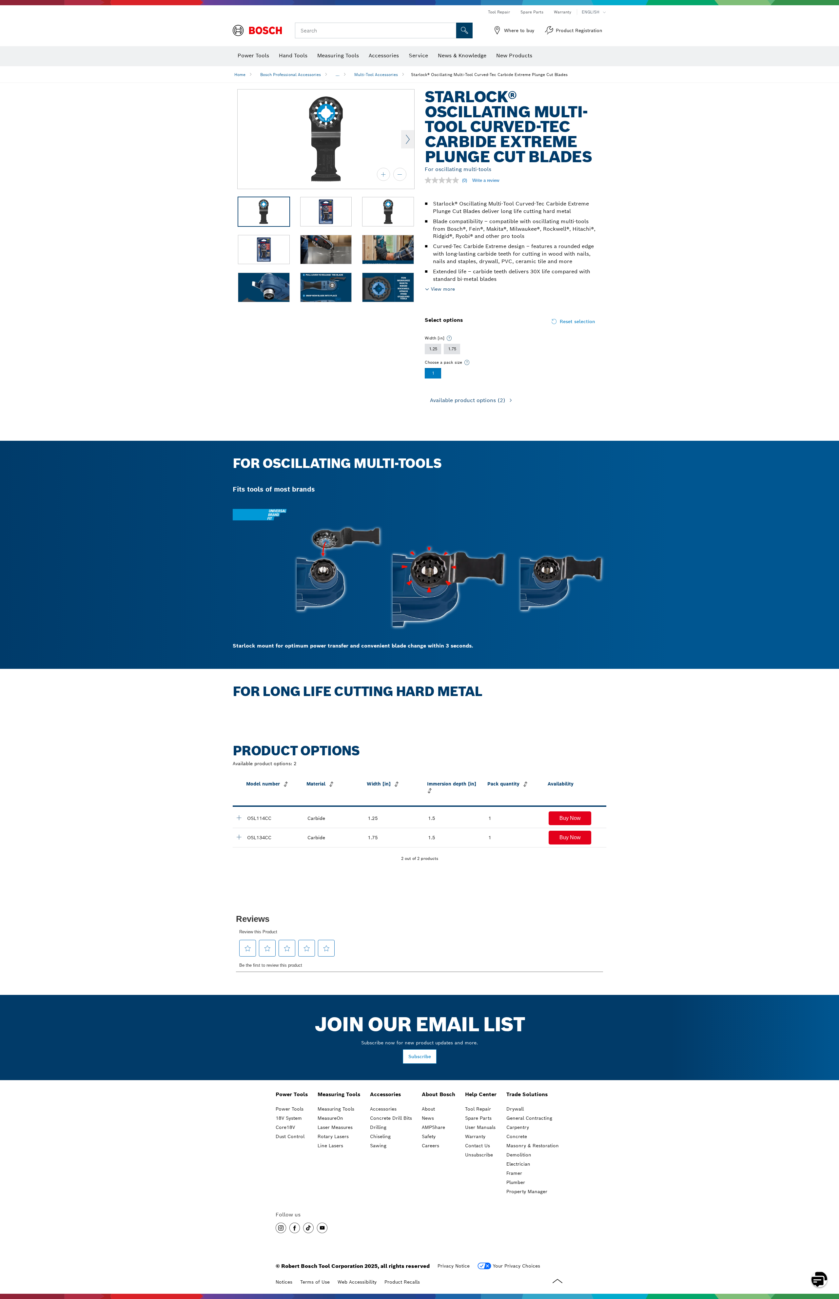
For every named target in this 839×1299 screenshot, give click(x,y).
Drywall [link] (515, 1109)
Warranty (562, 12)
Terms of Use (315, 1282)
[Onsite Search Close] (450, 30)
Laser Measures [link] (335, 1127)
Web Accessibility (357, 1282)
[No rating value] (443, 180)
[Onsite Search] (464, 30)
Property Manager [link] (526, 1191)
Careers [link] (430, 1146)
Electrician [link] (518, 1164)
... (338, 74)
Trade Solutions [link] (527, 1094)
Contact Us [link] (477, 1146)
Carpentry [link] (517, 1127)
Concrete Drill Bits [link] (391, 1118)
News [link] (428, 1118)
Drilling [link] (378, 1127)
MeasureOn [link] (330, 1118)
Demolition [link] (518, 1155)
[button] (570, 818)
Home (239, 74)
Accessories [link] (385, 1094)
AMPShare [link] (433, 1127)
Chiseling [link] (380, 1136)
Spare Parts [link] (478, 1118)
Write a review (485, 180)
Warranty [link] (475, 1136)
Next (407, 139)
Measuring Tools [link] (339, 1094)
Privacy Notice (454, 1266)
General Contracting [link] (529, 1118)
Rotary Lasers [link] (333, 1136)
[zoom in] (383, 174)
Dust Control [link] (290, 1136)
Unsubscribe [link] (479, 1155)
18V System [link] (289, 1118)
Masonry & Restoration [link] (532, 1146)
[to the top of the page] (829, 1260)
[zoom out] (399, 174)
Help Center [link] (481, 1094)
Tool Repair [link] (478, 1109)
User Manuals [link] (480, 1127)
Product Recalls (402, 1282)
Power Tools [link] (292, 1094)
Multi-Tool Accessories (376, 74)
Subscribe (419, 1056)
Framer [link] (514, 1173)
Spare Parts (531, 12)
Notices (284, 1282)
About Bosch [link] (438, 1094)
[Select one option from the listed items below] (449, 338)
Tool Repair (499, 12)
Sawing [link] (378, 1146)
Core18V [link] (285, 1127)
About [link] (428, 1109)
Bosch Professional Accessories (290, 74)
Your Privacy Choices (516, 1266)
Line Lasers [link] (330, 1146)
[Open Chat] (819, 1279)
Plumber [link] (515, 1182)
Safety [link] (429, 1136)
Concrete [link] (516, 1136)
